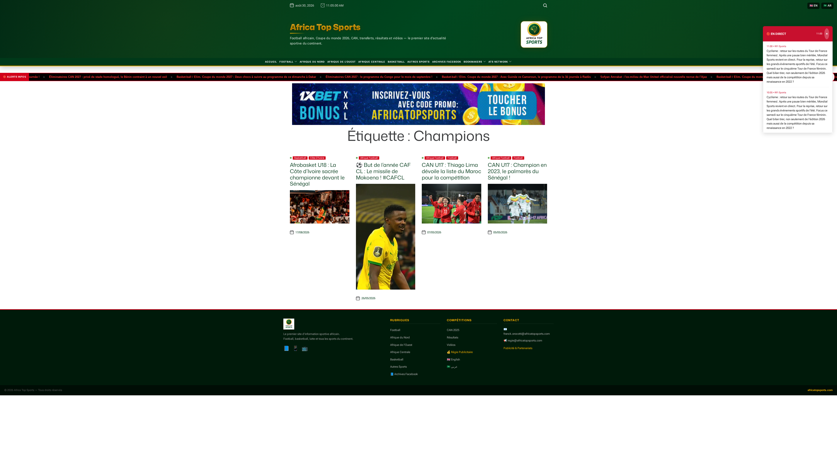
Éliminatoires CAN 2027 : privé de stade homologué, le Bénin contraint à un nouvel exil (91, 76)
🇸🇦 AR (827, 5)
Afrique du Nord (312, 61)
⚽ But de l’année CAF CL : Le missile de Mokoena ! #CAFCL (383, 171)
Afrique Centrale (371, 61)
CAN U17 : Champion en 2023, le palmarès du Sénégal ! (517, 171)
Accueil (271, 61)
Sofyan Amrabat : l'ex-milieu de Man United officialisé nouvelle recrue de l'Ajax (637, 76)
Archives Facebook (446, 61)
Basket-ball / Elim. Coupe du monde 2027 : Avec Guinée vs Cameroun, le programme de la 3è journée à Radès (499, 76)
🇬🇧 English (453, 359)
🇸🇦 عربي (452, 366)
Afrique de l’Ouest (341, 61)
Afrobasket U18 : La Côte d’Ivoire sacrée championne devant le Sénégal (317, 174)
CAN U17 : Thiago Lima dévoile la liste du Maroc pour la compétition (451, 171)
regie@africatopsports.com (525, 340)
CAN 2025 (453, 330)
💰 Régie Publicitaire (460, 352)
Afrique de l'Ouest (401, 344)
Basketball (396, 61)
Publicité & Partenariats (518, 348)
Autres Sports (418, 61)
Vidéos (451, 344)
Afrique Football (369, 158)
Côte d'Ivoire (317, 158)
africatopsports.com (820, 390)
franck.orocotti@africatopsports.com (527, 333)
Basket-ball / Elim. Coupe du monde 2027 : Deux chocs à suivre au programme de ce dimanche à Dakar (229, 76)
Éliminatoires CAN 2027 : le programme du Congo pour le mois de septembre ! (362, 76)
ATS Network (498, 61)
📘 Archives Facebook (404, 374)
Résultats (452, 337)
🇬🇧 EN (813, 5)
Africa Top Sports (325, 27)
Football (286, 61)
